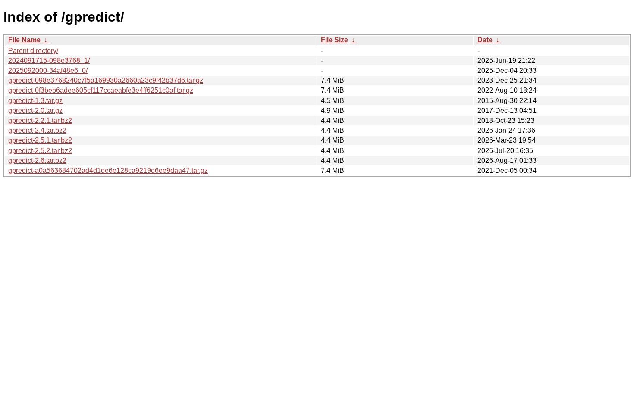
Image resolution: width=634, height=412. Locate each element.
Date (485, 40)
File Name (24, 40)
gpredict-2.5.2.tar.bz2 (40, 150)
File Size (334, 40)
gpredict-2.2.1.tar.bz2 (40, 120)
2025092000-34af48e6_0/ (48, 70)
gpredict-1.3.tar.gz (35, 100)
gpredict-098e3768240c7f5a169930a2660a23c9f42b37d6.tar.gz (105, 80)
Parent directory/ (33, 50)
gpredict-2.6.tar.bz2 (37, 160)
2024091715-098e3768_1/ (49, 60)
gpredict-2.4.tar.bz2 (37, 130)
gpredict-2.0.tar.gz (35, 110)
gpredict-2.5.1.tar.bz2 (40, 140)
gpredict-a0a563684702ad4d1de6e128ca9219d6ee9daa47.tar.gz (108, 170)
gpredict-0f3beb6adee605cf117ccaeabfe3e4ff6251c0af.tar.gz (100, 90)
